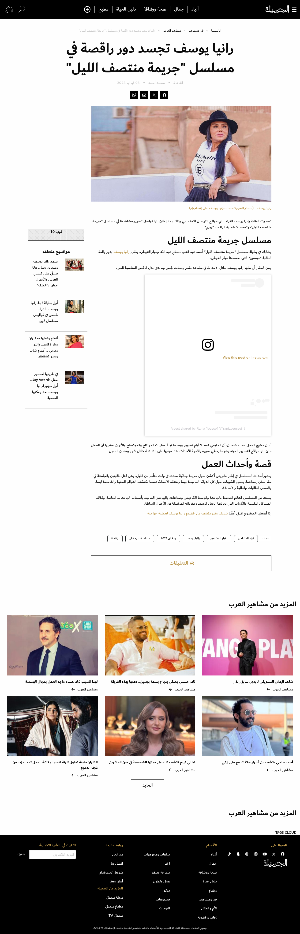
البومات (164, 908)
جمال (179, 9)
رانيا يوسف (121, 252)
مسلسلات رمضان (139, 538)
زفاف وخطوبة (207, 917)
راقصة (115, 538)
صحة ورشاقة (155, 9)
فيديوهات (163, 899)
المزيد (147, 785)
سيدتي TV (116, 915)
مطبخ (103, 9)
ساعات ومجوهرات (157, 854)
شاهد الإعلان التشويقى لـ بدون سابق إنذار (263, 682)
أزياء (195, 9)
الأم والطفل (209, 908)
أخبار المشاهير (219, 538)
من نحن (117, 854)
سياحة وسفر (161, 872)
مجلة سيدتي (114, 897)
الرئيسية (216, 30)
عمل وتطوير (161, 881)
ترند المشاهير (246, 538)
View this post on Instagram (245, 357)
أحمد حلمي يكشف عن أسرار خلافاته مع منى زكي (257, 762)
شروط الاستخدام (111, 872)
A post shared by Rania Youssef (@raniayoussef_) (208, 428)
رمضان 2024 (168, 538)
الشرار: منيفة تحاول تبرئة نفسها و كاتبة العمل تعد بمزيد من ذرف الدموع (55, 765)
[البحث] (22, 9)
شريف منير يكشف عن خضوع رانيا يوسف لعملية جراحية (187, 513)
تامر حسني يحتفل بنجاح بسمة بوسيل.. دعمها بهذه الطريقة (153, 682)
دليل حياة (210, 881)
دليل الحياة (126, 9)
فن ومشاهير (195, 30)
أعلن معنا (116, 881)
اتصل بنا (117, 863)
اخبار (166, 863)
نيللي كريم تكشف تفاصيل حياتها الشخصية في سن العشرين (152, 762)
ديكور (166, 890)
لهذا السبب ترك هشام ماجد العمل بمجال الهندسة (61, 682)
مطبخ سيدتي (114, 906)
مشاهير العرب (172, 30)
